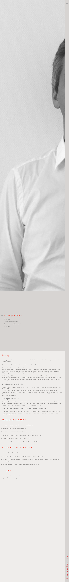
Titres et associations (11, 321)
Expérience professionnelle (13, 324)
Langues (7, 326)
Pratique (7, 319)
